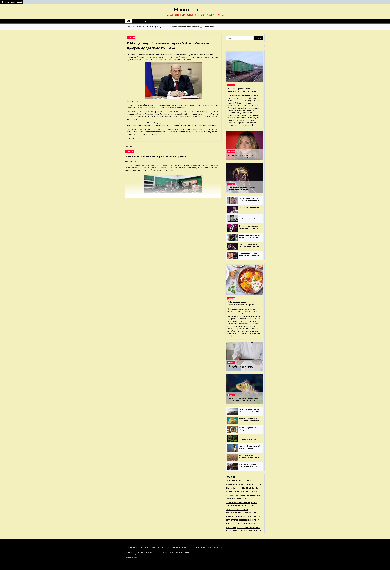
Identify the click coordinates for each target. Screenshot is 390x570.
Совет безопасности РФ (249, 520)
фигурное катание (240, 531)
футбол (252, 531)
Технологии (231, 523)
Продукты (230, 509)
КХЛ (243, 488)
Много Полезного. (195, 9)
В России (241, 481)
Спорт (175, 21)
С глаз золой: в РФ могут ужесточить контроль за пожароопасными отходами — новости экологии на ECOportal (249, 466)
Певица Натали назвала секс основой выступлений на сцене (249, 227)
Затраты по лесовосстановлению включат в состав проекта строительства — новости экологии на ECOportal (248, 438)
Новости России (239, 499)
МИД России (248, 491)
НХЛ (258, 495)
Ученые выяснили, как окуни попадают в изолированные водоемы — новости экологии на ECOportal (243, 399)
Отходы (254, 502)
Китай (248, 488)
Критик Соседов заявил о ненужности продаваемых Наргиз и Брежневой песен (249, 200)
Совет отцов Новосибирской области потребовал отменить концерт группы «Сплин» (249, 209)
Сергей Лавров (232, 520)
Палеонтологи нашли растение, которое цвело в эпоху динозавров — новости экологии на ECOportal (249, 456)
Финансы (241, 523)
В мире (243, 484)
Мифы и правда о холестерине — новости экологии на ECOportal (242, 303)
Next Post (129, 147)
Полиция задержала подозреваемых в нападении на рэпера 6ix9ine (242, 188)
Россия (253, 516)
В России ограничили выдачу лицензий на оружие (155, 156)
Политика (166, 21)
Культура (136, 21)
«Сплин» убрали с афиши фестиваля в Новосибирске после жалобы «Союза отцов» (249, 246)
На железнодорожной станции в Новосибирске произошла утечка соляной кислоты (242, 90)
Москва (252, 495)
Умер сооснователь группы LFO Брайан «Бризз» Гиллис (249, 218)
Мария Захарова (232, 495)
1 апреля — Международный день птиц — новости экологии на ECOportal (249, 447)
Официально (231, 506)
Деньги (258, 484)
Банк (228, 481)
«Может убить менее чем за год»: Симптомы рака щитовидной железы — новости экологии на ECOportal (242, 367)
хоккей (259, 531)
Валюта (249, 481)
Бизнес (234, 481)
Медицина (147, 21)
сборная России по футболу (248, 527)
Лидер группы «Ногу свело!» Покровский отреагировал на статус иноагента (249, 236)
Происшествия (241, 509)
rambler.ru (138, 138)
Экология (185, 21)
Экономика (196, 21)
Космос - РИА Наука (234, 491)
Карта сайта (208, 21)
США (258, 516)
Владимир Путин (233, 484)
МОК (255, 491)
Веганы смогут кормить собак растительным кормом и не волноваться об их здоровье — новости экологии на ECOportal (249, 429)
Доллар (229, 488)
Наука (156, 21)
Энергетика (231, 527)
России (246, 516)
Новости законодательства (238, 502)
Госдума (251, 484)
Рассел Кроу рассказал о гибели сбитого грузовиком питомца (249, 255)
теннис (229, 531)
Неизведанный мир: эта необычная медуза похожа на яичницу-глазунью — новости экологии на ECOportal (249, 420)
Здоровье (237, 488)
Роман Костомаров (234, 516)
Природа (250, 506)
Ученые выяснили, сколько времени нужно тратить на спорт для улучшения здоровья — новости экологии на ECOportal (249, 411)
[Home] (128, 21)
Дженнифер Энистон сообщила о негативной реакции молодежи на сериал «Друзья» (243, 156)
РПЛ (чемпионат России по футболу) (241, 513)
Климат (255, 488)
